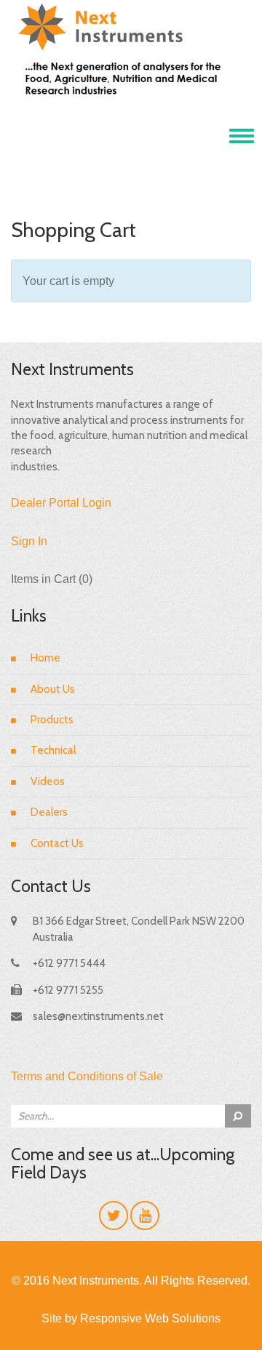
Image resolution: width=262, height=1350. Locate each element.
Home (45, 657)
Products (52, 719)
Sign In (29, 541)
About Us (53, 689)
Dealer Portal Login (61, 503)
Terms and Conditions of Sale (87, 1076)
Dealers (49, 812)
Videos (48, 781)
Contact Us (57, 843)
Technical (53, 750)
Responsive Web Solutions (150, 1318)
